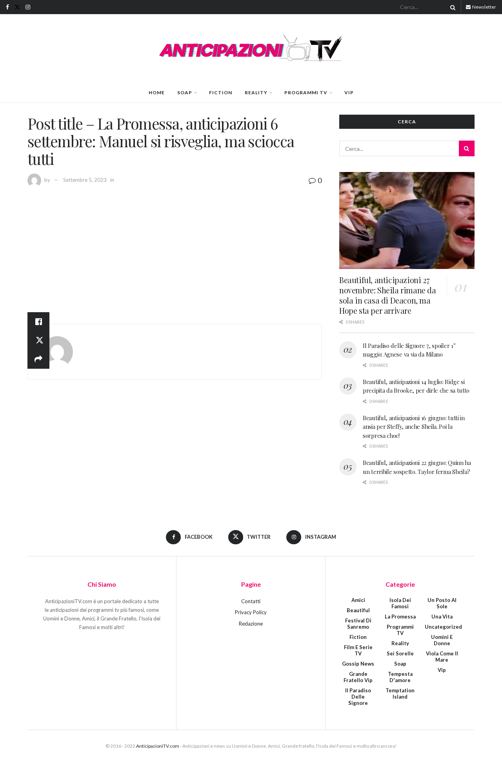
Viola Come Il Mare (442, 656)
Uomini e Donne (442, 640)
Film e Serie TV (358, 650)
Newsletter (483, 7)
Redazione (251, 623)
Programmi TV (305, 92)
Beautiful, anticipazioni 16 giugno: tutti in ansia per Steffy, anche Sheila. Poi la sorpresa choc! (414, 426)
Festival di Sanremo (358, 623)
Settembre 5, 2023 (85, 180)
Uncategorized (443, 627)
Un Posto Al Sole (442, 603)
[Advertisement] (174, 245)
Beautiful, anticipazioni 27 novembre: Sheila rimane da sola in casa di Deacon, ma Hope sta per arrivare (387, 295)
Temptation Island (400, 693)
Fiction (220, 92)
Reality (256, 92)
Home (157, 92)
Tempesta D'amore (400, 677)
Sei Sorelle (400, 653)
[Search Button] (451, 7)
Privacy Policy (251, 612)
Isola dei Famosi (400, 603)
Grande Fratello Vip (358, 677)
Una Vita (442, 616)
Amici (358, 600)
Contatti (250, 601)
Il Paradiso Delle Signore (358, 696)
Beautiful (358, 610)
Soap (184, 92)
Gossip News (358, 664)
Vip (349, 92)
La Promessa (400, 616)
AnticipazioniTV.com (157, 746)
